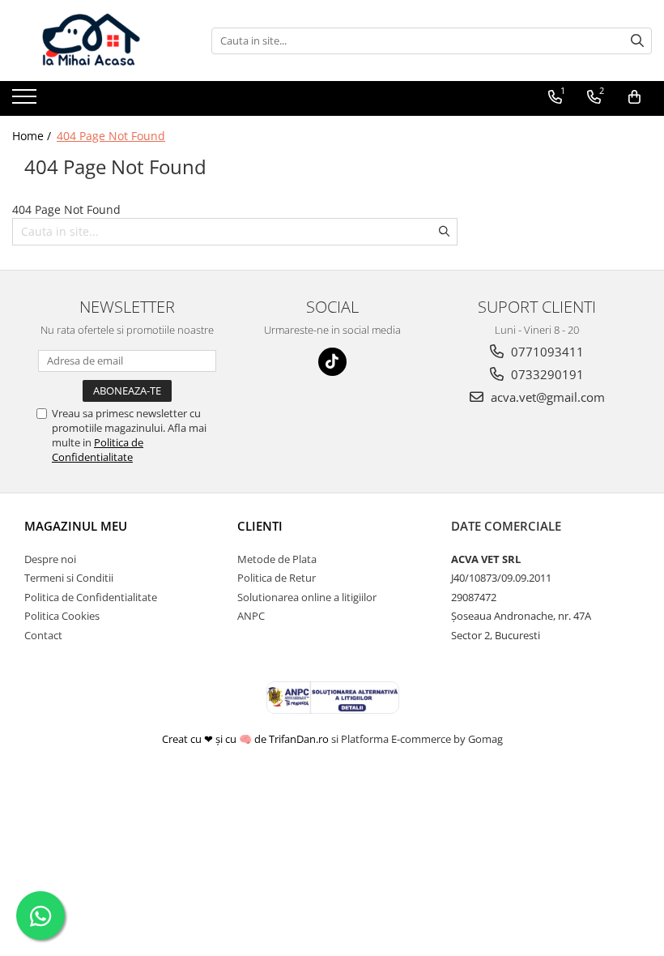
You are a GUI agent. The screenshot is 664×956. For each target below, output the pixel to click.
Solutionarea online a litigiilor (307, 597)
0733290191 (546, 374)
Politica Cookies (62, 615)
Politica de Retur (276, 577)
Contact (43, 635)
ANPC (251, 615)
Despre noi (50, 559)
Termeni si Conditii (68, 577)
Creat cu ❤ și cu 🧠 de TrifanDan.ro (246, 739)
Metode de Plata (277, 559)
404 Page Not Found (111, 135)
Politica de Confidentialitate (97, 449)
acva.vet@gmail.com (546, 397)
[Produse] (26, 101)
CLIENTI (260, 526)
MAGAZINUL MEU (75, 526)
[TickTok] (332, 362)
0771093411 (546, 352)
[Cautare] (637, 41)
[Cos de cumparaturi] (634, 97)
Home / (33, 135)
